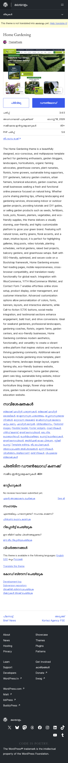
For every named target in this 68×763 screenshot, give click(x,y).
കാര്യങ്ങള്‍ (42, 667)
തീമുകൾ (7, 14)
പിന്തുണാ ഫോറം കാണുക (17, 519)
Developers (9, 672)
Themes (40, 640)
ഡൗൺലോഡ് (48, 102)
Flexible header (20, 428)
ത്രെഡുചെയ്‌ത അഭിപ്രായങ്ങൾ (20, 448)
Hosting (7, 645)
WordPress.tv (12, 678)
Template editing (20, 444)
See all (61, 498)
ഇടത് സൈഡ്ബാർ (29, 432)
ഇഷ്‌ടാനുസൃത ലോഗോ (48, 419)
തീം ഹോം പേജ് (11, 138)
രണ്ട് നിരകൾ (37, 453)
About (6, 634)
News (6, 640)
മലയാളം (16, 719)
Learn (6, 661)
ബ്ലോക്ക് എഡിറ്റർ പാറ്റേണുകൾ (20, 411)
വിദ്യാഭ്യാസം (44, 424)
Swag (40, 678)
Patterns (41, 651)
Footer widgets (37, 428)
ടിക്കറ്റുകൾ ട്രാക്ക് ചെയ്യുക (18, 593)
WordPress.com (14, 688)
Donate (41, 672)
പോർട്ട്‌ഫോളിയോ (29, 436)
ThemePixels (15, 42)
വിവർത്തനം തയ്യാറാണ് (16, 453)
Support (7, 667)
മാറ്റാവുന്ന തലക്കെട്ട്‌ (24, 419)
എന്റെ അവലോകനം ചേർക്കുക (19, 498)
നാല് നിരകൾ (54, 428)
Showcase (42, 634)
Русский (18, 559)
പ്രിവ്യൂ (16, 102)
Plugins (40, 645)
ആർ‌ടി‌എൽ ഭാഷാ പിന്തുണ (39, 440)
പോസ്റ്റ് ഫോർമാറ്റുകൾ (51, 436)
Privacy (7, 651)
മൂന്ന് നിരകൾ (46, 448)
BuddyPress (11, 705)
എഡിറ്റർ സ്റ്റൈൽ (26, 424)
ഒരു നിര (45, 432)
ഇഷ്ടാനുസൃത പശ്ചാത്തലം (30, 415)
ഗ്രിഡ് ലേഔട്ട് (10, 432)
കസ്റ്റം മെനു (9, 424)
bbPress (9, 700)
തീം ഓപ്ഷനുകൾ (40, 444)
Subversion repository (15, 585)
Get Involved (43, 661)
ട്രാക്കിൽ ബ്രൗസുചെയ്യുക (18, 589)
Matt (7, 694)
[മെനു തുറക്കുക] (63, 4)
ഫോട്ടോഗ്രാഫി (11, 436)
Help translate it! (58, 23)
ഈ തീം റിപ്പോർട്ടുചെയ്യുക (17, 540)
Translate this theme (14, 566)
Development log (12, 581)
